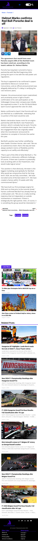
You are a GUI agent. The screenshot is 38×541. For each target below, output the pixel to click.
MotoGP (23, 534)
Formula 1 (10, 12)
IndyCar (23, 539)
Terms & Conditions (7, 539)
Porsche (19, 215)
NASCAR (23, 536)
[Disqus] (19, 240)
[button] (19, 4)
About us (4, 532)
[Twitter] (22, 520)
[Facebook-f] (19, 520)
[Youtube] (31, 520)
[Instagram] (25, 520)
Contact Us (5, 534)
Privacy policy (5, 536)
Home (4, 12)
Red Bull (26, 215)
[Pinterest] (28, 520)
